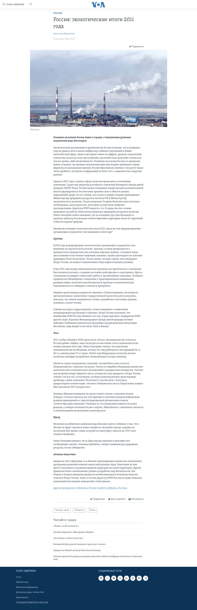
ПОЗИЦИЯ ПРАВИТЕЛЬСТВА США (32, 603)
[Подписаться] (139, 578)
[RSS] (126, 578)
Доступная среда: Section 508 (30, 592)
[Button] (136, 46)
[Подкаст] (132, 578)
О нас (18, 577)
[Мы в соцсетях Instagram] (120, 578)
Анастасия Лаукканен (64, 34)
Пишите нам (22, 582)
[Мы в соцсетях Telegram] (145, 578)
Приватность (22, 597)
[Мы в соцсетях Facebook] (101, 578)
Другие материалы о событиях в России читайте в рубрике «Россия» (90, 488)
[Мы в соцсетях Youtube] (113, 578)
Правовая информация (27, 587)
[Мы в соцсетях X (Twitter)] (107, 578)
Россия (57, 13)
